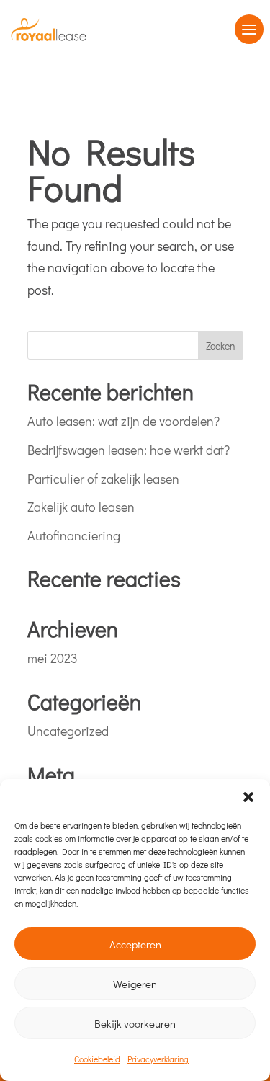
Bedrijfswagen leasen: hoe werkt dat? (128, 449)
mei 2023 (52, 658)
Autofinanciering (73, 535)
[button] (248, 797)
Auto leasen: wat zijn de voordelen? (123, 421)
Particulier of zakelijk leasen (103, 478)
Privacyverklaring (158, 1058)
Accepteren (135, 944)
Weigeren (135, 984)
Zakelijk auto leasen (81, 506)
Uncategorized (68, 730)
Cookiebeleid (97, 1058)
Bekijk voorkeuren (135, 1023)
